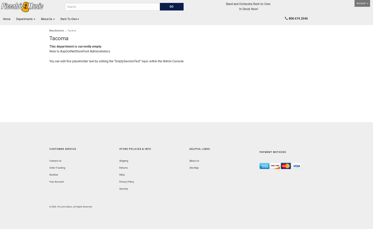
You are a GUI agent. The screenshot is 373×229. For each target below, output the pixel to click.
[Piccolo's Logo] (31, 7)
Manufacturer (56, 30)
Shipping (123, 161)
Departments (24, 19)
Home (6, 19)
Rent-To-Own (69, 19)
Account (361, 3)
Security (123, 188)
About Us (47, 19)
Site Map (194, 168)
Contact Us (55, 161)
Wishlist (53, 174)
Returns (123, 168)
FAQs (122, 174)
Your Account (56, 181)
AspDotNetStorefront (74, 51)
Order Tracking (57, 168)
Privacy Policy (126, 181)
